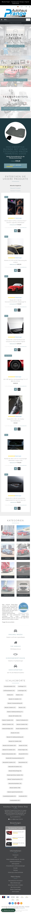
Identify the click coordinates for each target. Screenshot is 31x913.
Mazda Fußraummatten (9, 753)
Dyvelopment (22, 908)
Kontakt (15, 868)
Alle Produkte (15, 891)
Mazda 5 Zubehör (8, 724)
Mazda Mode (23, 762)
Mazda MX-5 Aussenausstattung (15, 758)
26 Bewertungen (18, 257)
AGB (15, 857)
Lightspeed (10, 908)
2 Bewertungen (18, 376)
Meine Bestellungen (15, 882)
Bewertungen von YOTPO (11, 847)
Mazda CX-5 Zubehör (9, 749)
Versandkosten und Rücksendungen (15, 865)
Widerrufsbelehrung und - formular (15, 859)
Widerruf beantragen (15, 889)
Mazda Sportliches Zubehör (15, 775)
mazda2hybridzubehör (9, 796)
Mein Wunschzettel (15, 887)
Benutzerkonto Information (16, 880)
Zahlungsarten (15, 863)
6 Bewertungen (18, 456)
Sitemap (15, 870)
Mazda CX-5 (23, 745)
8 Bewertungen (17, 166)
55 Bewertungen (18, 297)
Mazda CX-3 (15, 732)
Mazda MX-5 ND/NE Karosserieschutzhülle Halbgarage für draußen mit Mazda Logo (15, 301)
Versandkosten (23, 227)
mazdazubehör (15, 800)
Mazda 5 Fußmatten (22, 720)
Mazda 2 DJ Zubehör (15, 699)
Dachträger (22, 686)
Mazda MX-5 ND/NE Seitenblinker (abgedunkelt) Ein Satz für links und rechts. (15, 500)
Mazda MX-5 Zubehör (9, 762)
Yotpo (20, 911)
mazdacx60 (23, 796)
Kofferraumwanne (9, 690)
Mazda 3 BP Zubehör (15, 715)
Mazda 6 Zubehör (22, 724)
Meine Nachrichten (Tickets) (15, 885)
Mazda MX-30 (23, 753)
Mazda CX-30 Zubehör (9, 745)
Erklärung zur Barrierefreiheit (15, 872)
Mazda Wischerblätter (15, 783)
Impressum (15, 855)
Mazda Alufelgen (8, 728)
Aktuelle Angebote (15, 185)
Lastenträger (22, 690)
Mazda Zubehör (15, 787)
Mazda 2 (19, 694)
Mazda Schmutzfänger (15, 770)
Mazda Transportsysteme (15, 779)
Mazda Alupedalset (21, 728)
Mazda (10, 694)
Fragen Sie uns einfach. (8, 622)
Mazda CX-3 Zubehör (15, 741)
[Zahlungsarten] (3, 897)
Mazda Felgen (22, 749)
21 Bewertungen (18, 218)
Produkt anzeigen (16, 166)
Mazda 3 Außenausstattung (15, 711)
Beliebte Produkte (16, 190)
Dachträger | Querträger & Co (15, 109)
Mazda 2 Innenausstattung (15, 703)
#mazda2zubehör (9, 686)
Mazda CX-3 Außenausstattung (15, 737)
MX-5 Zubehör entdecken (15, 80)
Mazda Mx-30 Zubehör (15, 766)
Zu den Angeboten (15, 46)
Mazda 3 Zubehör (7, 720)
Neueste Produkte (15, 188)
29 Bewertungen (18, 337)
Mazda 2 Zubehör (10, 707)
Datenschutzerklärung (15, 861)
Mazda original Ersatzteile (15, 791)
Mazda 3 (22, 707)
